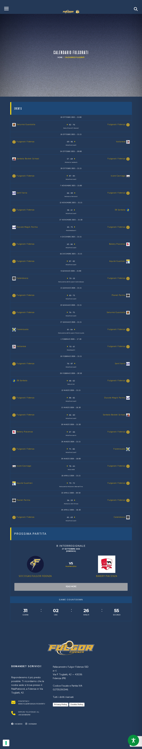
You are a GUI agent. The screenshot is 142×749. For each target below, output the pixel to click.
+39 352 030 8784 (24, 715)
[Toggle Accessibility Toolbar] (133, 740)
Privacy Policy (60, 704)
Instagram (32, 724)
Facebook (18, 724)
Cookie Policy (76, 704)
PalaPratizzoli (71, 566)
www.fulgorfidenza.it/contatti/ (31, 704)
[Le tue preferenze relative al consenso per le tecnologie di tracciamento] (6, 743)
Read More (71, 587)
